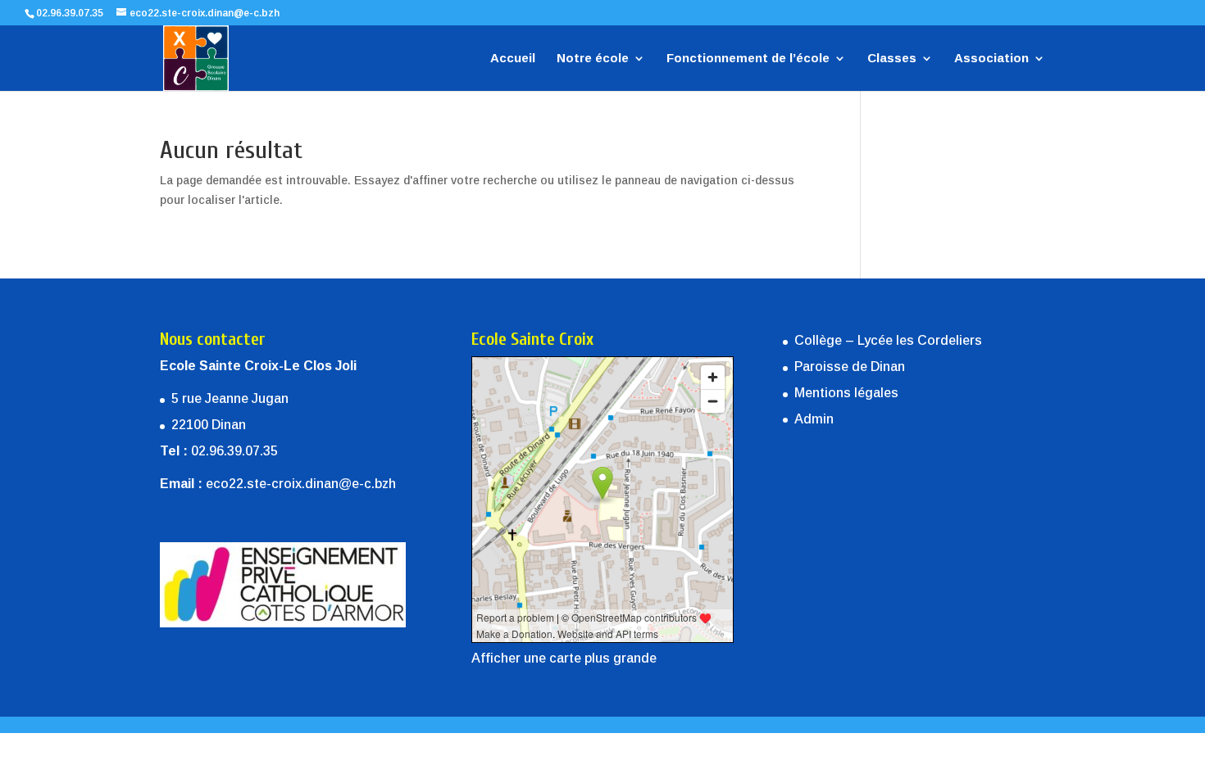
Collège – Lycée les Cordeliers (888, 340)
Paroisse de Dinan (849, 366)
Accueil (512, 58)
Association (991, 58)
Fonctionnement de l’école (748, 58)
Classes (891, 58)
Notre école (593, 58)
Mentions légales (846, 393)
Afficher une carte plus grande (564, 658)
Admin (814, 419)
